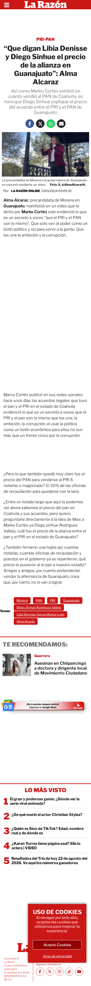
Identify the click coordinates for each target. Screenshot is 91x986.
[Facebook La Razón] (29, 123)
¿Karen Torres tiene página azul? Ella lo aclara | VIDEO (46, 845)
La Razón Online (25, 191)
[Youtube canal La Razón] (79, 972)
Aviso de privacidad (57, 956)
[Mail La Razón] (61, 123)
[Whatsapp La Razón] (50, 123)
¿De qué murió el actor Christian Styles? (46, 814)
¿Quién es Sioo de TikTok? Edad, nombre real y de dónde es (47, 830)
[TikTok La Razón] (69, 972)
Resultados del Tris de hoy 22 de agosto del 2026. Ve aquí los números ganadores (49, 860)
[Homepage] (45, 4)
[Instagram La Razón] (60, 972)
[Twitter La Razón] (40, 123)
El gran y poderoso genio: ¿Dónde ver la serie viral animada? (45, 801)
